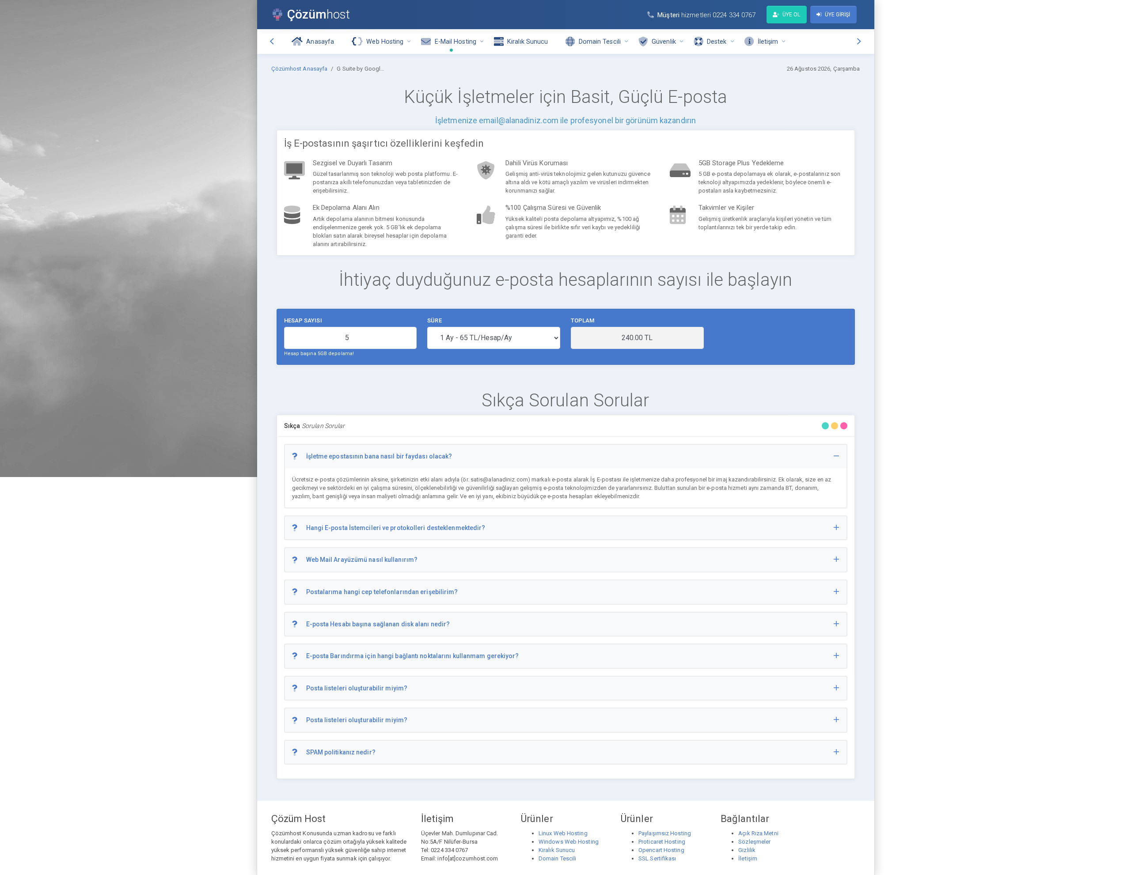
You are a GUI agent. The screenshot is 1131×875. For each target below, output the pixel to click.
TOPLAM (583, 320)
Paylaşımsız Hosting (664, 833)
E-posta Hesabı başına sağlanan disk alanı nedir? (378, 624)
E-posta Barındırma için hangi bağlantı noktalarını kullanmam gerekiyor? (412, 655)
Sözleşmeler (754, 841)
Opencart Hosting (661, 850)
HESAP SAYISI (303, 320)
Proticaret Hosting (661, 841)
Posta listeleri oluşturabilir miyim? (357, 688)
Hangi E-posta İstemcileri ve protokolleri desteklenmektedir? (396, 527)
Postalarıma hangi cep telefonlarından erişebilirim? (382, 591)
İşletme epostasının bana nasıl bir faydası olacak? (379, 456)
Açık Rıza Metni (758, 833)
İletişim (747, 858)
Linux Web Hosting (563, 833)
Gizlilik (746, 850)
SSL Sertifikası (657, 858)
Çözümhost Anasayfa (299, 68)
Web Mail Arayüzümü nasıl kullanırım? (362, 559)
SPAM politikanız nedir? (341, 752)
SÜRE (434, 320)
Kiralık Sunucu (557, 850)
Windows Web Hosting (569, 841)
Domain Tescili (557, 858)
